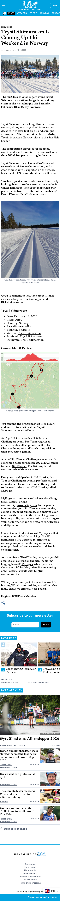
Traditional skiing (9, 682)
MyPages (27, 564)
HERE (16, 596)
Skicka (46, 624)
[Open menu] (2, 5)
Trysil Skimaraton (29, 333)
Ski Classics (6, 27)
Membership (30, 870)
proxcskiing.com (26, 505)
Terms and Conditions (30, 883)
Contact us (30, 864)
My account (30, 867)
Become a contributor (30, 876)
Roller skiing (6, 745)
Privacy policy (30, 879)
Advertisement (30, 873)
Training (4, 802)
